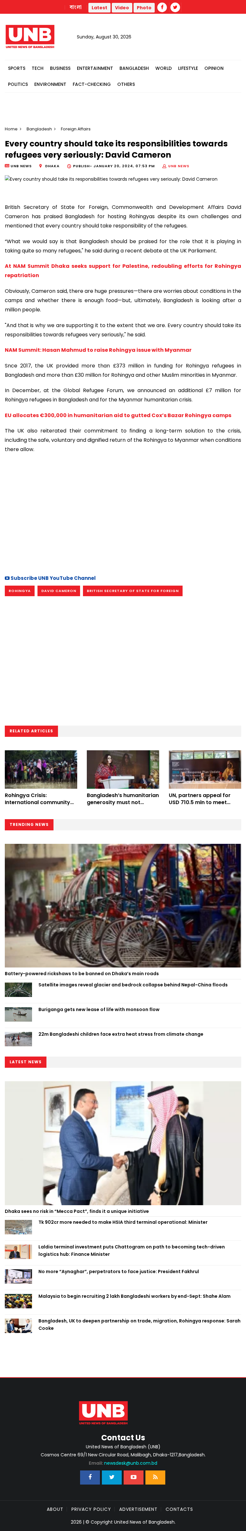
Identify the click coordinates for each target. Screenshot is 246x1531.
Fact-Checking (92, 84)
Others (126, 84)
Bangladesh (134, 68)
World (163, 68)
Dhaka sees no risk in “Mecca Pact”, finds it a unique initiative (77, 1211)
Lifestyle (188, 68)
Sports (16, 68)
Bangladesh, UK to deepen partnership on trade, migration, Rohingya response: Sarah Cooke (139, 1324)
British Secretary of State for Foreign (133, 590)
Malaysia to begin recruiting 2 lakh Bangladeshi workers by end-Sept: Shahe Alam (134, 1296)
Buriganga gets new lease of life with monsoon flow (99, 1009)
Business (60, 68)
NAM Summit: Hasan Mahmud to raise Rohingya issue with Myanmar (98, 350)
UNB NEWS (178, 166)
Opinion (214, 68)
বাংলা (76, 7)
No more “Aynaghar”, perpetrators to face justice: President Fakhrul (118, 1271)
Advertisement (138, 1509)
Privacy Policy (91, 1509)
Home (11, 129)
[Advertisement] (123, 513)
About (55, 1509)
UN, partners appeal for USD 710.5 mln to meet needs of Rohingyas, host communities (202, 806)
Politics (18, 84)
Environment (50, 84)
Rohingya (20, 590)
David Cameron (58, 590)
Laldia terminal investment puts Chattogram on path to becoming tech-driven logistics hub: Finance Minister (131, 1250)
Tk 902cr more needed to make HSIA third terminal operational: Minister (123, 1222)
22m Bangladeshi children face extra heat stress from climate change (120, 1034)
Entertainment (95, 68)
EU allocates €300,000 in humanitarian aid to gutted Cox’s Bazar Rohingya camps (118, 415)
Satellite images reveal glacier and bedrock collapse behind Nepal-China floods (133, 985)
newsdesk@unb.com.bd (123, 1463)
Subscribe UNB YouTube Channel (53, 578)
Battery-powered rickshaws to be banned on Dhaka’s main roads (82, 973)
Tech (38, 68)
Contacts (179, 1509)
